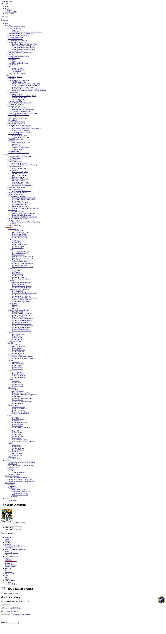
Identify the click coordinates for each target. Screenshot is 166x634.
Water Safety (12, 223)
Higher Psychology (18, 410)
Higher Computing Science (20, 284)
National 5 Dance (17, 436)
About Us (8, 25)
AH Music (15, 417)
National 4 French (17, 367)
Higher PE (15, 431)
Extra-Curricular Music (19, 168)
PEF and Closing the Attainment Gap (19, 52)
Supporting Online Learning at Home (19, 125)
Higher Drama (16, 336)
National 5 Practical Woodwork (21, 331)
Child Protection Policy (19, 82)
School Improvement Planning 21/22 (23, 46)
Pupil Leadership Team (15, 194)
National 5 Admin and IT (20, 265)
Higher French (16, 365)
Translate (19, 529)
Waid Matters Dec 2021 (19, 490)
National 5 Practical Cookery (21, 301)
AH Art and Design (18, 230)
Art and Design (13, 229)
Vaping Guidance (13, 151)
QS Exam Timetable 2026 (20, 203)
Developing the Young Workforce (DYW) (21, 33)
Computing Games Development (22, 282)
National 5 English (18, 353)
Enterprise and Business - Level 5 (22, 256)
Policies (10, 54)
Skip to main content (7, 1)
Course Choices (13, 170)
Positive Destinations (14, 189)
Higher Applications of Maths (21, 393)
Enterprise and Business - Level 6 (22, 258)
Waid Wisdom (12, 496)
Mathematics (12, 388)
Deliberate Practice (18, 211)
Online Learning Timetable (20, 130)
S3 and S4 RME (17, 455)
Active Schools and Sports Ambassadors (20, 156)
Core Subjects (12, 303)
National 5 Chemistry (18, 277)
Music (10, 415)
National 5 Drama (17, 339)
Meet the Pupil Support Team (21, 142)
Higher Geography (18, 374)
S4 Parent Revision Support (16, 122)
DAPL (14, 471)
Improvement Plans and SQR (17, 42)
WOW (7, 6)
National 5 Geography (19, 377)
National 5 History (18, 386)
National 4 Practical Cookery (21, 296)
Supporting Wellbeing (15, 134)
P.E (9, 429)
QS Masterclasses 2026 (19, 204)
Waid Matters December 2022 (21, 491)
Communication (13, 92)
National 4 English (18, 351)
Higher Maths (16, 396)
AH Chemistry (16, 270)
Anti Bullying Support (15, 77)
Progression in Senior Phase (20, 179)
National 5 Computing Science (21, 287)
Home (6, 23)
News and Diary (10, 483)
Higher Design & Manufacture (21, 315)
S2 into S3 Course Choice (20, 182)
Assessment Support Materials (17, 163)
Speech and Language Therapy (21, 111)
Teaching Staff (16, 71)
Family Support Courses (19, 135)
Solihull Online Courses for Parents (23, 109)
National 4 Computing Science (21, 286)
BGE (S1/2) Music (18, 419)
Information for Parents (15, 106)
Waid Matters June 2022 (19, 493)
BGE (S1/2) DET (17, 312)
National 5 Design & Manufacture (22, 325)
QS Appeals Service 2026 (20, 201)
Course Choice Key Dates (20, 172)
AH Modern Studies (18, 407)
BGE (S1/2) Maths (18, 391)
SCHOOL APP (9, 13)
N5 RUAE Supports (18, 350)
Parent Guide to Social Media (17, 118)
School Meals (12, 59)
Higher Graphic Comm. (19, 317)
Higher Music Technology (20, 422)
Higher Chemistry (17, 274)
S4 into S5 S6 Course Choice (21, 184)
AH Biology (16, 241)
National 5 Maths (17, 403)
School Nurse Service (18, 472)
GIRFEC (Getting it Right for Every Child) (21, 462)
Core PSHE (16, 306)
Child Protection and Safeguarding (18, 80)
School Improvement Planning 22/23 (23, 47)
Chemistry (11, 268)
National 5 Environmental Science (22, 358)
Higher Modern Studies (19, 408)
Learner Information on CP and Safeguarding (26, 84)
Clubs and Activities (14, 166)
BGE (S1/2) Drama (18, 334)
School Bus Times (14, 58)
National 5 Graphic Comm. (20, 329)
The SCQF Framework (15, 139)
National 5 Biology (18, 248)
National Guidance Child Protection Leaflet (25, 85)
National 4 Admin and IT (20, 261)
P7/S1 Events (16, 144)
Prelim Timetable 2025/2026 (17, 192)
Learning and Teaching (15, 51)
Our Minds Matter (13, 467)
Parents (7, 75)
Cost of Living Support (15, 94)
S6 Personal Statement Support (17, 218)
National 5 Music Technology (21, 427)
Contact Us (8, 498)
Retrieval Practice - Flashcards (21, 215)
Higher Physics (17, 446)
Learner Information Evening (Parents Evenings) (23, 113)
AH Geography (17, 372)
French (10, 360)
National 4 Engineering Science (22, 320)
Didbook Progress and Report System (19, 103)
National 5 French (17, 369)
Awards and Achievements (16, 27)
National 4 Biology (18, 246)
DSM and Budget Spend (15, 37)
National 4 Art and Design (20, 236)
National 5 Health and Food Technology (24, 298)
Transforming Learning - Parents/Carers (20, 479)
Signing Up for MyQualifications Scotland (25, 208)
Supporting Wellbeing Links (20, 137)
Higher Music (16, 420)
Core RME (15, 308)
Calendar (11, 484)
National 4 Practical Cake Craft (21, 294)
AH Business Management (20, 251)
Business (11, 249)
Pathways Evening (18, 177)
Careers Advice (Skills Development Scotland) (22, 165)
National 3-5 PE (17, 433)
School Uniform (13, 65)
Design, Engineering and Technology (19, 310)
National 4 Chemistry (18, 275)
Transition (11, 141)
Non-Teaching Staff (18, 70)
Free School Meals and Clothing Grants (24, 96)
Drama (10, 332)
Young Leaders (17, 158)
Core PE (14, 305)
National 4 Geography (19, 376)
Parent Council (12, 116)
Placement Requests (18, 146)
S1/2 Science (12, 457)
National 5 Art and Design (20, 237)
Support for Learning (14, 474)
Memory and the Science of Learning (23, 213)
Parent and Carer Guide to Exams (18, 115)
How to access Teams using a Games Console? (26, 128)
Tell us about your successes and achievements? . (27, 32)
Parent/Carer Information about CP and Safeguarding (28, 89)
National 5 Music (17, 426)
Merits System (16, 30)
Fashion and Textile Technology (22, 313)
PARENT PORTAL (11, 12)
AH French (15, 362)
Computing (11, 280)
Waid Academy (19, 522)
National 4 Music (17, 424)
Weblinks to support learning (21, 132)
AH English (16, 344)
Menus (14, 61)
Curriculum (8, 227)
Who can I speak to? (14, 225)
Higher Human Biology (19, 244)
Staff (9, 66)
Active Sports (12, 160)
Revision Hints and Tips (19, 206)
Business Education (18, 255)
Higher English (17, 348)
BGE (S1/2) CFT (17, 291)
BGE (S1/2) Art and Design (20, 232)
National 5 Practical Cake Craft (21, 299)
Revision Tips (12, 210)
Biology (10, 239)
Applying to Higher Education (21, 191)
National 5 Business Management (22, 267)
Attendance (11, 78)
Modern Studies (13, 405)
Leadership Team (17, 68)
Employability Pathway (15, 341)
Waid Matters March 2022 (20, 495)
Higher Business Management (21, 260)
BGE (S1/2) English (18, 346)
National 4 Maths (17, 400)
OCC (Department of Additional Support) (21, 465)
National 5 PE (16, 438)
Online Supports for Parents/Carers (22, 87)
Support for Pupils (14, 220)
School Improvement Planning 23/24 (23, 49)
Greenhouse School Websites (21, 614)
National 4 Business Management (22, 263)
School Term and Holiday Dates (18, 63)
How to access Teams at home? (21, 127)
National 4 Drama (17, 337)
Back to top (4, 20)
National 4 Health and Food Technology (24, 293)
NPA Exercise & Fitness (19, 439)
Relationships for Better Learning (18, 56)
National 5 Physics (18, 450)
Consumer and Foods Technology (18, 289)
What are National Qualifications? (22, 185)
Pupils (6, 154)
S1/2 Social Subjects (14, 458)
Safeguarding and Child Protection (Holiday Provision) (29, 90)
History (10, 379)
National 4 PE (16, 434)
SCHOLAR (8, 10)
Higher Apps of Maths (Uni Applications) (24, 395)
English (10, 343)
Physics (10, 443)
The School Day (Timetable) (17, 73)
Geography (11, 370)
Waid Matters (12, 488)
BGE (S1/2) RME (17, 453)
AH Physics (16, 272)
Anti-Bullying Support (15, 161)
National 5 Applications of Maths (22, 401)
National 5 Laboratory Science (21, 279)
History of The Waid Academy (17, 40)
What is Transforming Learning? (18, 477)
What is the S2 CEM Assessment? (18, 153)
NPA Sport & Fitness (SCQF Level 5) (23, 441)
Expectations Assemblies (15, 104)
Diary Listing (12, 486)
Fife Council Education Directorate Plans (24, 44)
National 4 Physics (18, 448)
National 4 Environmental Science (22, 357)
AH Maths (15, 389)
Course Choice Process (19, 173)
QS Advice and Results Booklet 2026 (23, 199)
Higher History (16, 382)
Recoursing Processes (18, 180)
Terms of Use (12, 500)
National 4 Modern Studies (20, 412)
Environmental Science (15, 355)
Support (7, 460)
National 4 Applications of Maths (22, 398)
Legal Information (12, 611)
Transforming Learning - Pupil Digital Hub (21, 481)
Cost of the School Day (15, 101)
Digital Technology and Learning (18, 35)
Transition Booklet (18, 149)
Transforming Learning (12, 476)
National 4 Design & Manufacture (22, 318)
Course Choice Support (19, 175)
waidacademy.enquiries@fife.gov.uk (12, 608)
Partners (10, 469)
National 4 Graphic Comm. (20, 322)
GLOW (7, 8)
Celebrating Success (14, 28)
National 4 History (18, 384)
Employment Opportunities (16, 187)
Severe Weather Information (16, 123)
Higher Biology (17, 242)
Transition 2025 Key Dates (20, 147)
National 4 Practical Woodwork (21, 324)
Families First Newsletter (19, 108)
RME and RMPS (13, 452)
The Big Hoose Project (19, 99)
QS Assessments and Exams (17, 196)
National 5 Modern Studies (20, 414)
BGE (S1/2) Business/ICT (20, 253)
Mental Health (12, 464)
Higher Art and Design (19, 234)
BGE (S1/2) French (18, 363)
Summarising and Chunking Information (24, 217)
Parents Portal (12, 120)
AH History (16, 381)
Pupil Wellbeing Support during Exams (24, 198)
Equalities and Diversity (15, 39)
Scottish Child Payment (19, 97)
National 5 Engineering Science (22, 327)
